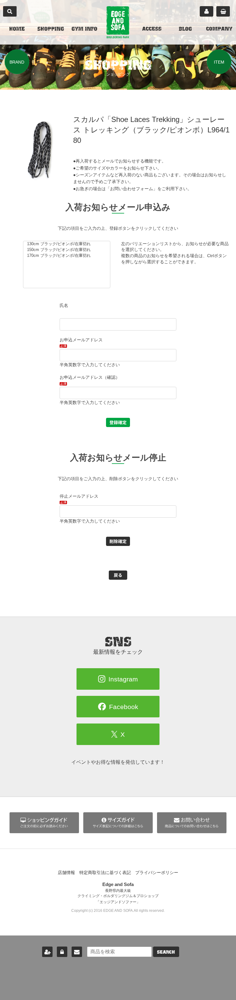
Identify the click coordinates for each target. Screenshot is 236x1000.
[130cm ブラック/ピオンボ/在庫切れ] (68, 244)
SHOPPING (50, 29)
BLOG (185, 29)
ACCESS (151, 29)
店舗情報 (66, 872)
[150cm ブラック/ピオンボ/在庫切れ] (68, 250)
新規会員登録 (47, 952)
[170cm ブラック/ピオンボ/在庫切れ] (68, 256)
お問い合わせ (77, 952)
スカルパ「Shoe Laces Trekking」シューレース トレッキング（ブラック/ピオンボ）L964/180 (151, 129)
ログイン (62, 952)
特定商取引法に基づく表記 (105, 872)
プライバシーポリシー (156, 872)
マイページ (206, 11)
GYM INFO (84, 29)
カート (223, 11)
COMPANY (219, 29)
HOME (17, 29)
